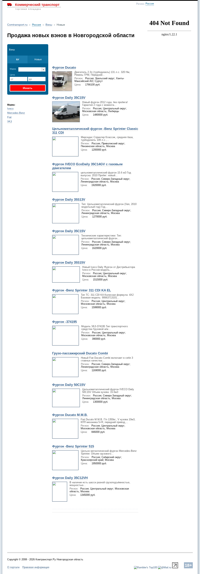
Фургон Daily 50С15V (68, 385)
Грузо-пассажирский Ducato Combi (80, 353)
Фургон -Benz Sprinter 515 (73, 446)
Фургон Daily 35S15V (68, 262)
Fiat (9, 117)
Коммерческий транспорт (37, 5)
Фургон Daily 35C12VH (70, 478)
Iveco (10, 108)
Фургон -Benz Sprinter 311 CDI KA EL (81, 290)
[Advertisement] (95, 54)
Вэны (49, 24)
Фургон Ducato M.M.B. (70, 415)
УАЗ (9, 121)
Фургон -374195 (64, 322)
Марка (13, 69)
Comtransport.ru (17, 24)
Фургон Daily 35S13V (68, 199)
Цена (12, 75)
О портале (13, 567)
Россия (150, 3)
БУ (17, 59)
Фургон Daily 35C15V (68, 98)
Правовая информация (35, 567)
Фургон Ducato (64, 67)
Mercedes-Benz (16, 112)
